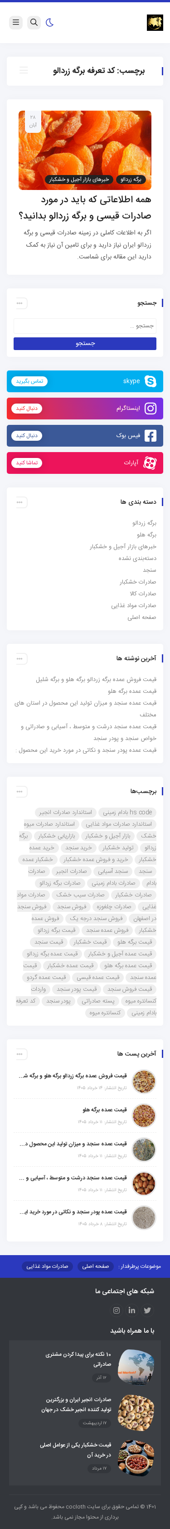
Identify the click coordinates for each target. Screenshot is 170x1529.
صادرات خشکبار (138, 582)
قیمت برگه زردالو (56, 930)
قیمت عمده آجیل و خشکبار (120, 954)
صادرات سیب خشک (80, 895)
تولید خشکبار (118, 848)
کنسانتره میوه (105, 1013)
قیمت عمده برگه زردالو (52, 954)
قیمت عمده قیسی (98, 978)
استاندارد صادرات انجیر (65, 813)
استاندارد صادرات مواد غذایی (119, 824)
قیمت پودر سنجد (77, 989)
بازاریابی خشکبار (57, 836)
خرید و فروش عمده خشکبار (96, 860)
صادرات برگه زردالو (60, 883)
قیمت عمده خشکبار (70, 966)
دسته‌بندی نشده (137, 559)
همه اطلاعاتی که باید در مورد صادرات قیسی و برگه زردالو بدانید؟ (85, 208)
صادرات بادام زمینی (114, 883)
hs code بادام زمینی (127, 813)
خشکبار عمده (38, 860)
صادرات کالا (143, 594)
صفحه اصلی (141, 618)
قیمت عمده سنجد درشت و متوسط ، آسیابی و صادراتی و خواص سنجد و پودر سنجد (72, 1178)
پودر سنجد (58, 1001)
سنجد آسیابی (113, 871)
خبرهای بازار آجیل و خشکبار (79, 179)
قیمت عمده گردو (46, 978)
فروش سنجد (71, 907)
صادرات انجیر (71, 871)
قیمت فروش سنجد (129, 989)
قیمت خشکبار (90, 942)
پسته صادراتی (98, 1001)
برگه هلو (146, 535)
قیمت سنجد (48, 942)
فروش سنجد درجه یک (96, 919)
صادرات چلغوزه (114, 907)
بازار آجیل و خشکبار (108, 836)
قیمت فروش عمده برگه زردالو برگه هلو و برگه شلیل (96, 680)
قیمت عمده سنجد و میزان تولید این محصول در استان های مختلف (72, 1144)
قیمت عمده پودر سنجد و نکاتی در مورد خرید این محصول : (85, 750)
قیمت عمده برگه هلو (132, 691)
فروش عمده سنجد (107, 930)
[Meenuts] (155, 23)
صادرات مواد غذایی (133, 606)
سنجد (149, 570)
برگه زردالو (131, 179)
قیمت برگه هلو (134, 942)
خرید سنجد (78, 848)
